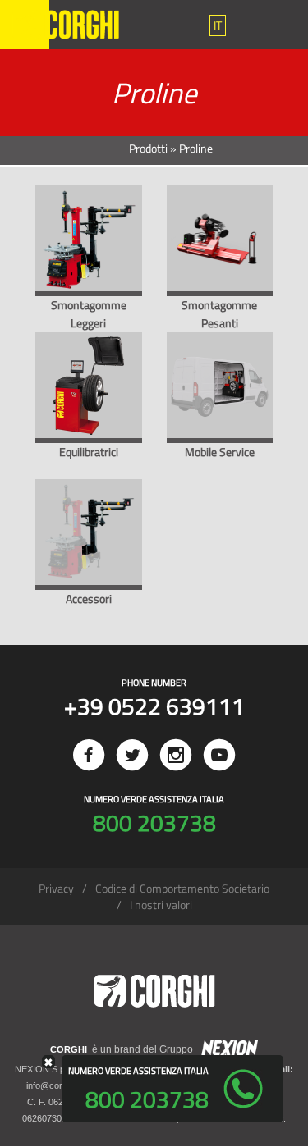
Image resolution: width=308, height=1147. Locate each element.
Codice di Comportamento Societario (182, 888)
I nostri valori (161, 904)
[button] (217, 25)
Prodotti (148, 148)
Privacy (56, 888)
